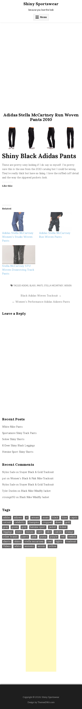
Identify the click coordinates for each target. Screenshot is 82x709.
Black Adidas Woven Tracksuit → (41, 295)
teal (49, 541)
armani (35, 517)
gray (5, 527)
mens (19, 532)
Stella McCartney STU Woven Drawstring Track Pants (18, 270)
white (17, 546)
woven (68, 285)
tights (58, 541)
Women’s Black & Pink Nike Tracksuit (32, 478)
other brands (10, 537)
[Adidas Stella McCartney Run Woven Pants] (55, 221)
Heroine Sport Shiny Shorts (17, 452)
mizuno (30, 532)
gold (67, 522)
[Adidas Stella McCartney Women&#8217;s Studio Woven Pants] (18, 221)
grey (24, 527)
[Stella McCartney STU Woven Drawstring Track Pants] (18, 254)
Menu (43, 17)
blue (64, 517)
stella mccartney (53, 285)
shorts (6, 541)
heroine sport (37, 527)
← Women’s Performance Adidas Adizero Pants (41, 302)
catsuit (7, 522)
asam (46, 517)
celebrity (20, 522)
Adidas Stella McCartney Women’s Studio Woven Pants (17, 237)
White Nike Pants (12, 427)
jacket (52, 527)
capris (74, 517)
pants (40, 285)
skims (17, 541)
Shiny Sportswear (41, 3)
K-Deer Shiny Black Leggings (18, 446)
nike (48, 532)
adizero (18, 517)
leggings (7, 532)
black (33, 285)
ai (27, 517)
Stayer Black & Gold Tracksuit (36, 472)
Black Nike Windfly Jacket (36, 491)
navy (40, 532)
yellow (52, 546)
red (63, 537)
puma (43, 537)
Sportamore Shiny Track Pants (19, 433)
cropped (47, 522)
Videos (7, 546)
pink (34, 537)
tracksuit (71, 541)
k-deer (63, 527)
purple (53, 537)
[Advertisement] (41, 66)
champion (33, 522)
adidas (25, 285)
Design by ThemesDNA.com (41, 702)
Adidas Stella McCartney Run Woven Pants (54, 235)
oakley (58, 532)
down (58, 522)
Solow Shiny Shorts (13, 439)
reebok (72, 537)
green (15, 527)
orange (69, 532)
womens (29, 546)
